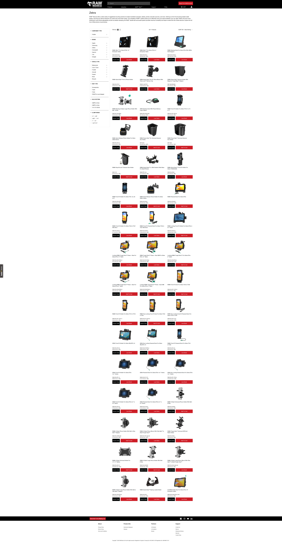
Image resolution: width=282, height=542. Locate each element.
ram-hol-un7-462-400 (145, 436)
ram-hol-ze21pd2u (144, 260)
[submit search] (108, 3)
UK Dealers (153, 527)
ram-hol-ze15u (116, 348)
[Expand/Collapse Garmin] (106, 52)
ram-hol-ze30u (143, 201)
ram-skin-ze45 (116, 55)
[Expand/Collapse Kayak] (106, 74)
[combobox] (129, 3)
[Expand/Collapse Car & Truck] (106, 67)
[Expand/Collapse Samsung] (106, 45)
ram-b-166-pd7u (144, 84)
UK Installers (153, 529)
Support (154, 7)
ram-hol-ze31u (116, 143)
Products (110, 7)
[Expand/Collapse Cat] (106, 54)
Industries (123, 7)
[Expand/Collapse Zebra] (106, 48)
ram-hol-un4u (171, 436)
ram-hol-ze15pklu (144, 348)
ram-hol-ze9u (171, 172)
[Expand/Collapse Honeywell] (106, 50)
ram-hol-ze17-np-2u (172, 289)
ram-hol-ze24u (116, 230)
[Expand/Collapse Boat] (106, 77)
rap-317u (114, 172)
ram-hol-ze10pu (144, 406)
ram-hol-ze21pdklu (117, 260)
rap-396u (170, 143)
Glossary (125, 529)
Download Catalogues (128, 527)
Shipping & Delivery (180, 531)
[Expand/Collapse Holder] (106, 34)
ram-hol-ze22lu (171, 230)
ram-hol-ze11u (116, 377)
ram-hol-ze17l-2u (172, 318)
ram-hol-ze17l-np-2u (145, 318)
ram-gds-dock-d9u (144, 113)
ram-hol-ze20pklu (172, 260)
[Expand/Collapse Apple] (106, 43)
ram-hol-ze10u (116, 406)
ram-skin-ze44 (143, 55)
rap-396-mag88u (171, 84)
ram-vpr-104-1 (143, 172)
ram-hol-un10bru (116, 113)
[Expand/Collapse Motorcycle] (106, 65)
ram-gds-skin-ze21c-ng (173, 494)
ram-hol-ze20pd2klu (145, 289)
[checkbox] (91, 34)
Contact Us (178, 527)
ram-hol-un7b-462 (116, 436)
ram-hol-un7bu (171, 406)
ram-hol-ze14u (171, 348)
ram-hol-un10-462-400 (173, 465)
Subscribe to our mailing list (97, 518)
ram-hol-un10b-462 (117, 494)
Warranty (177, 533)
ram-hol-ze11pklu (172, 377)
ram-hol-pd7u (115, 84)
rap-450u (142, 143)
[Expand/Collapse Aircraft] (106, 72)
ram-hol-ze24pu (144, 230)
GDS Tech (138, 7)
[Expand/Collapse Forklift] (106, 70)
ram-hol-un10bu (144, 465)
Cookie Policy (178, 535)
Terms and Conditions (102, 531)
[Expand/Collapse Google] (106, 57)
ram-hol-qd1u (143, 494)
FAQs (165, 7)
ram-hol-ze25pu (172, 201)
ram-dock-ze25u (172, 55)
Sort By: (181, 29)
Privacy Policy (101, 527)
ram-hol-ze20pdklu (117, 289)
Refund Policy (101, 529)
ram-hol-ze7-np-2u (172, 113)
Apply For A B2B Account (185, 3)
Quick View (116, 59)
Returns (177, 529)
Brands (152, 531)
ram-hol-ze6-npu (116, 201)
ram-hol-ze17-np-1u (117, 318)
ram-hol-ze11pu (144, 377)
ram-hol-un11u (116, 465)
